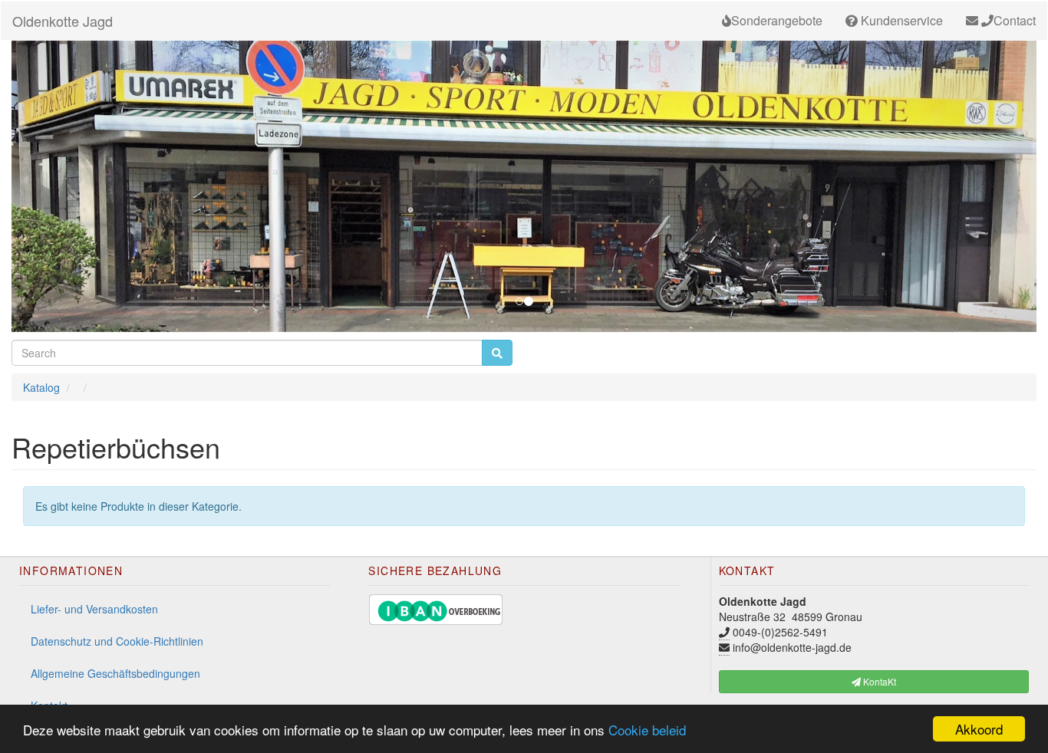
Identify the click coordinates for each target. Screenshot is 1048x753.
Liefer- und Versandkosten (94, 609)
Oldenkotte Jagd (62, 21)
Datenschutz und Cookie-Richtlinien (117, 641)
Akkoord (979, 728)
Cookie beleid (647, 729)
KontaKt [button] (878, 681)
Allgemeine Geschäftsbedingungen (115, 673)
